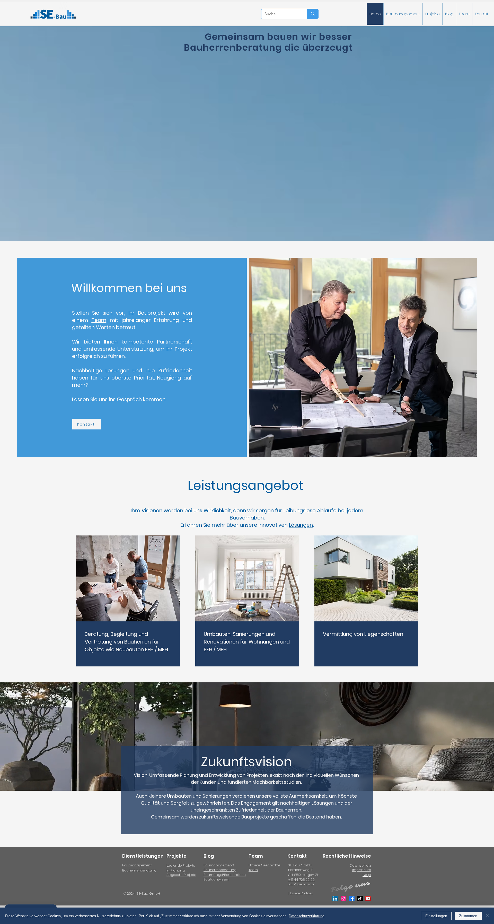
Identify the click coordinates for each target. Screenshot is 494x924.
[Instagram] (343, 898)
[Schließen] (488, 916)
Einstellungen (436, 915)
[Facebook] (352, 898)
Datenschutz (360, 865)
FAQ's (367, 875)
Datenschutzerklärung (306, 915)
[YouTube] (368, 898)
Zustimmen (468, 915)
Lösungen (301, 525)
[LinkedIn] (335, 898)
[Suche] (312, 14)
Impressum (361, 869)
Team (98, 320)
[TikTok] (360, 898)
